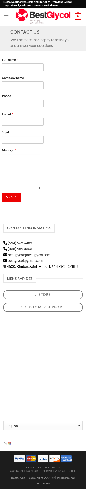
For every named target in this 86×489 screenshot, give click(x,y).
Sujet (5, 132)
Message (9, 150)
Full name (10, 59)
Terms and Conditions (42, 467)
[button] (6, 16)
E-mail (7, 114)
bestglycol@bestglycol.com (29, 254)
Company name (13, 78)
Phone (6, 96)
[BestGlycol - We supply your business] (43, 16)
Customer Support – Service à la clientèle (43, 470)
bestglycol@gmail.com (25, 260)
